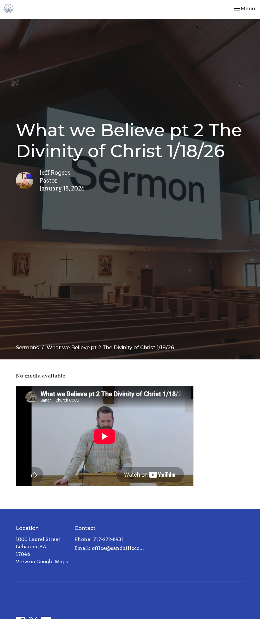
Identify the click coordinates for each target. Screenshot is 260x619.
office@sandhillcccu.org (119, 548)
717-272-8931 (108, 539)
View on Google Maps (42, 561)
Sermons (27, 348)
